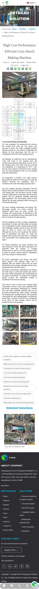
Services (6, 509)
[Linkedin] (10, 566)
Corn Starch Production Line (14, 447)
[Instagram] (27, 566)
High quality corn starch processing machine (19, 402)
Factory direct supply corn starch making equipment (17, 357)
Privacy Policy (8, 530)
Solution (6, 505)
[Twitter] (16, 566)
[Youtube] (21, 566)
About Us (6, 521)
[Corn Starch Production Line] (19, 429)
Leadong (34, 578)
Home (5, 496)
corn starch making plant (12, 398)
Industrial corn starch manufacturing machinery (16, 387)
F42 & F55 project (28, 508)
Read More (5, 486)
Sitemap (4, 581)
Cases (5, 513)
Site (27, 65)
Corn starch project (28, 504)
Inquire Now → (11, 550)
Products (6, 500)
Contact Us (7, 526)
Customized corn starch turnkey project (17, 368)
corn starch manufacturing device (15, 373)
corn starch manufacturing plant (14, 377)
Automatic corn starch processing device (17, 394)
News (5, 517)
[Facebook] (4, 566)
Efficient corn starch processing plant (16, 382)
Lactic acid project (28, 527)
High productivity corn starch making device (19, 364)
